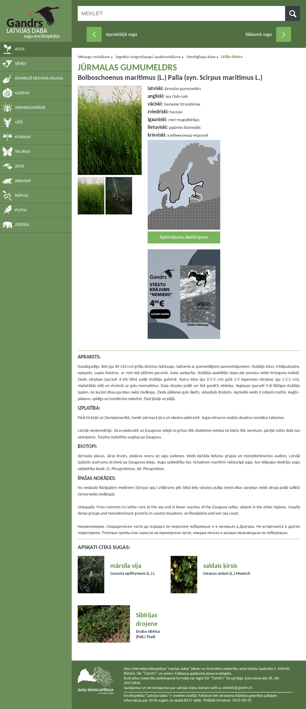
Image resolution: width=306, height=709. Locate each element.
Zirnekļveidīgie (30, 108)
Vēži (19, 122)
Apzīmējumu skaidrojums (184, 237)
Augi (20, 49)
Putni (21, 210)
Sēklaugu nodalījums (94, 57)
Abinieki (23, 181)
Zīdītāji (22, 225)
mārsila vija (125, 566)
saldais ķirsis (220, 566)
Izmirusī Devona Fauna (39, 78)
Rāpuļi (21, 195)
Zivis (19, 166)
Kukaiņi (23, 137)
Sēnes (20, 64)
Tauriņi (22, 152)
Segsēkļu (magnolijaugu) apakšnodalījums (148, 57)
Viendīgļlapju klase (200, 57)
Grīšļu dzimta (231, 57)
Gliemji (22, 93)
